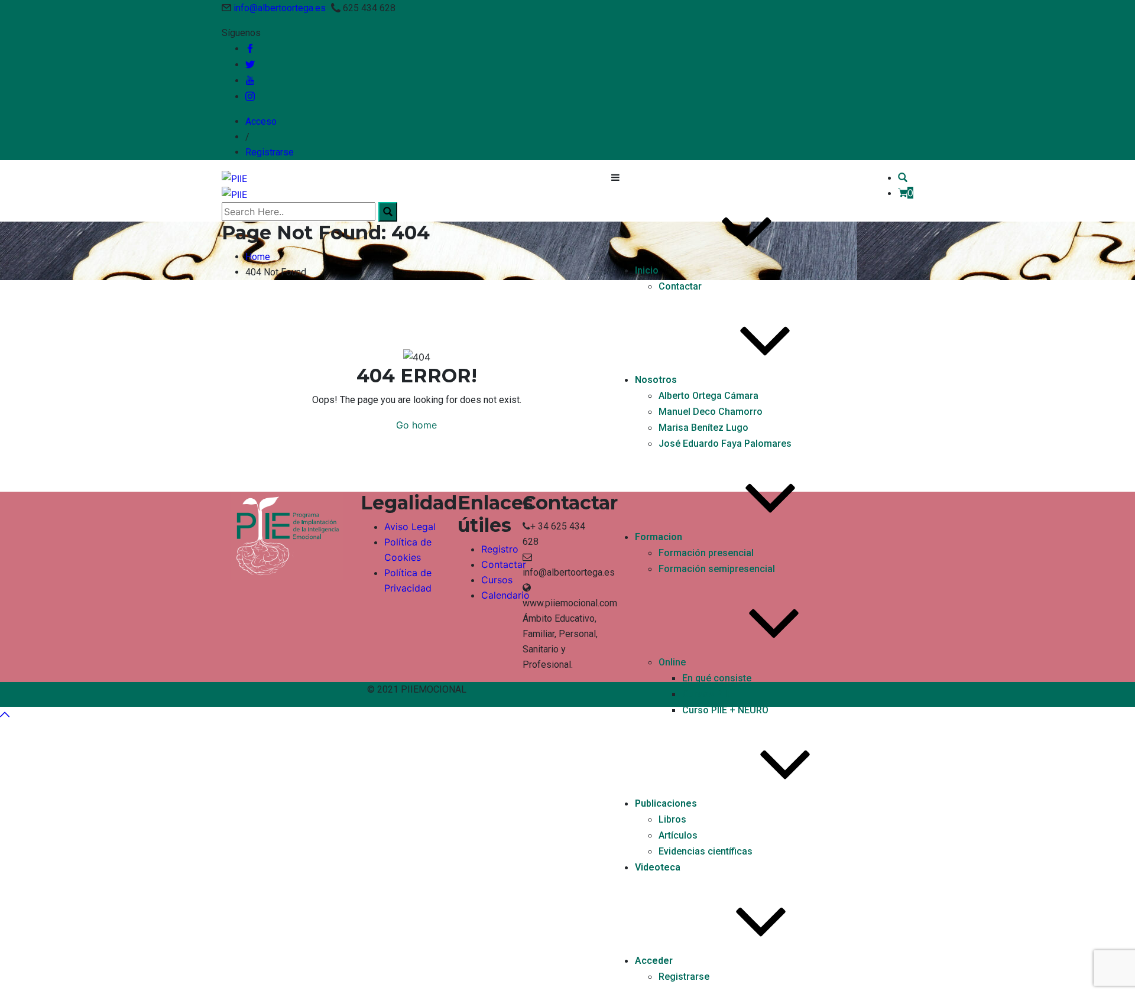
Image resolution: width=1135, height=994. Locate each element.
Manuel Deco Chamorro (711, 411)
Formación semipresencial (717, 568)
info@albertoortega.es (280, 8)
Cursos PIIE (707, 694)
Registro (499, 549)
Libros (672, 819)
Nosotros (656, 379)
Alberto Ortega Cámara (708, 395)
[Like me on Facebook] (250, 48)
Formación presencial (706, 552)
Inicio (647, 270)
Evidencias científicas (706, 851)
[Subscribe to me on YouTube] (250, 80)
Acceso (261, 121)
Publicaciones (666, 803)
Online (672, 662)
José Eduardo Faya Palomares (725, 443)
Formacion (658, 537)
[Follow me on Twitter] (250, 64)
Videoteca (657, 867)
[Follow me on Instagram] (250, 96)
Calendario (505, 595)
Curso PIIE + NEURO (725, 710)
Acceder (654, 960)
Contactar (680, 286)
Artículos (678, 835)
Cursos (497, 580)
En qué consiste (716, 678)
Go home (416, 425)
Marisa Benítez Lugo (703, 427)
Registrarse (269, 152)
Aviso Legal (410, 526)
